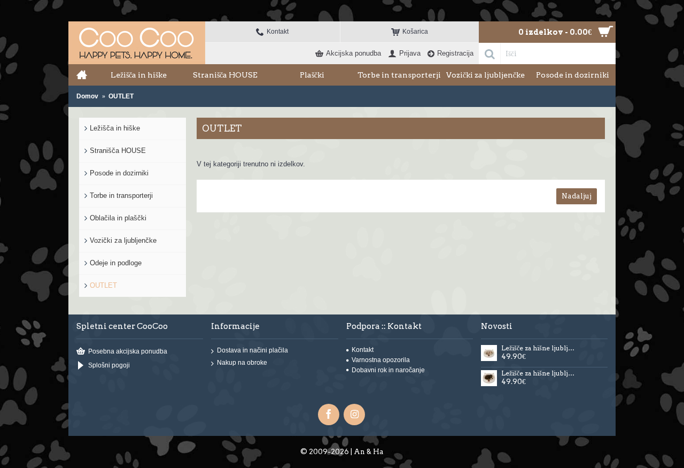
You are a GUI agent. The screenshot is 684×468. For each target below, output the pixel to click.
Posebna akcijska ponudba (127, 351)
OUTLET (121, 96)
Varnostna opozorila (381, 360)
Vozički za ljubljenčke (123, 240)
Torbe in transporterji (121, 195)
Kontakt (363, 350)
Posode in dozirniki (119, 173)
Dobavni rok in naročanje (388, 370)
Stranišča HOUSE (118, 151)
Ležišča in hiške (115, 128)
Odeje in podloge (116, 263)
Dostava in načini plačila (252, 350)
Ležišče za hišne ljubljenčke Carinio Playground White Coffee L (539, 373)
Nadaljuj (577, 196)
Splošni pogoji (109, 366)
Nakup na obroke (242, 362)
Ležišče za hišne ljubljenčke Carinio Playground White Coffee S (539, 348)
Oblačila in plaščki (118, 218)
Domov (87, 96)
